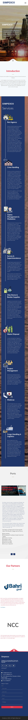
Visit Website (3, 607)
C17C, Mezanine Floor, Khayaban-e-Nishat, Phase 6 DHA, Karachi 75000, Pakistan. (11, 677)
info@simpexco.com (7, 672)
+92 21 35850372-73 (7, 674)
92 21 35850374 (6, 680)
